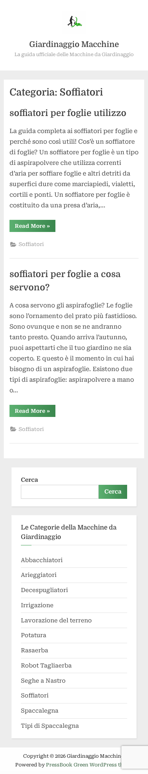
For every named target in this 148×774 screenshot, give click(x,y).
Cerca (29, 479)
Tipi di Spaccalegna (50, 725)
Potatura (33, 635)
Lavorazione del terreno (56, 620)
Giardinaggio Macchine (74, 44)
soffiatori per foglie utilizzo (67, 113)
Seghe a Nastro (43, 680)
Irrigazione (37, 605)
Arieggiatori (39, 575)
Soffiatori (31, 244)
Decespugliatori (44, 590)
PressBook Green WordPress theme (89, 765)
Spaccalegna (39, 710)
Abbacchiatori (42, 560)
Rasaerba (34, 650)
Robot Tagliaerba (46, 665)
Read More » (35, 227)
